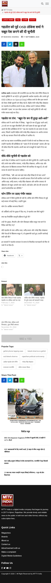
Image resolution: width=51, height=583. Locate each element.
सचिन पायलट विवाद (24, 367)
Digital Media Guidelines (11, 556)
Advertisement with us (10, 548)
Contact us (5, 544)
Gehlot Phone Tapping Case (13, 351)
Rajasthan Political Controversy (33, 356)
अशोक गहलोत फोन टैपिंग (10, 362)
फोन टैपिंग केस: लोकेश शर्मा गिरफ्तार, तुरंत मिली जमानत (10, 323)
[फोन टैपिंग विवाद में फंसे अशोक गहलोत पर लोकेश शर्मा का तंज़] (11, 290)
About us (5, 540)
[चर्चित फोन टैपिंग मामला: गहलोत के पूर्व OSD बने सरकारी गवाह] (34, 290)
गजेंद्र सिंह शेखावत (27, 362)
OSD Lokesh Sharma (10, 356)
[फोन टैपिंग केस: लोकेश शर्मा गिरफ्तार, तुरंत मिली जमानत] (11, 314)
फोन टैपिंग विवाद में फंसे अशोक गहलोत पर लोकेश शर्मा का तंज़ (11, 299)
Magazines (6, 533)
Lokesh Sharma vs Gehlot (37, 351)
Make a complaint (8, 552)
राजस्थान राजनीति (8, 367)
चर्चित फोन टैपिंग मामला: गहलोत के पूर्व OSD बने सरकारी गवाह (34, 299)
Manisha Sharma (11, 37)
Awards (4, 537)
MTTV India (7, 10)
